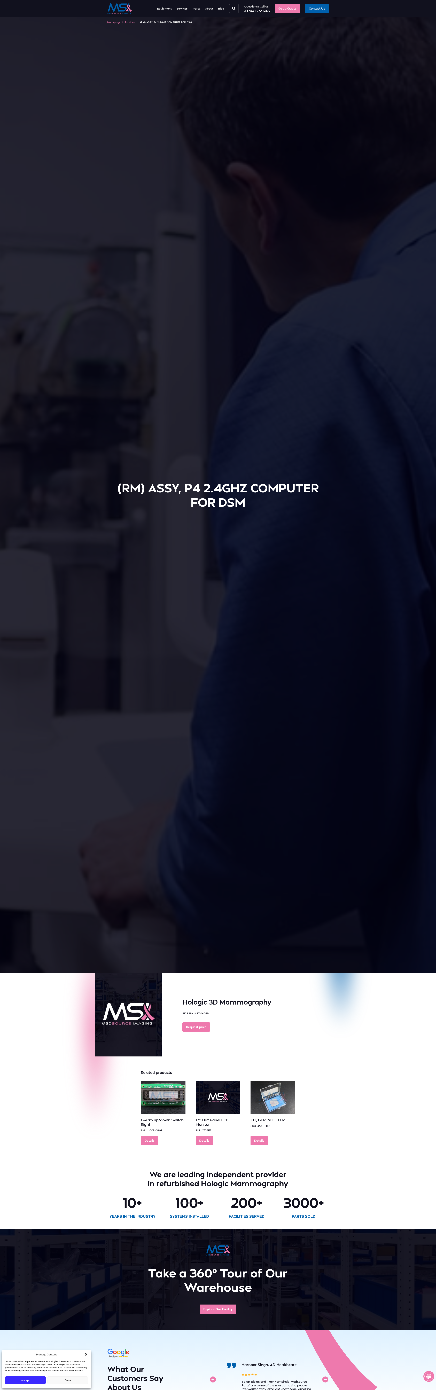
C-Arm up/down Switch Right (162, 1122)
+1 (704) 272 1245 (257, 11)
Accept (25, 1380)
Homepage (113, 22)
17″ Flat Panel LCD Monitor (212, 1122)
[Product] (163, 1097)
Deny (68, 1380)
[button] (86, 1354)
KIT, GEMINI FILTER (268, 1119)
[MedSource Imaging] (119, 8)
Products (130, 22)
